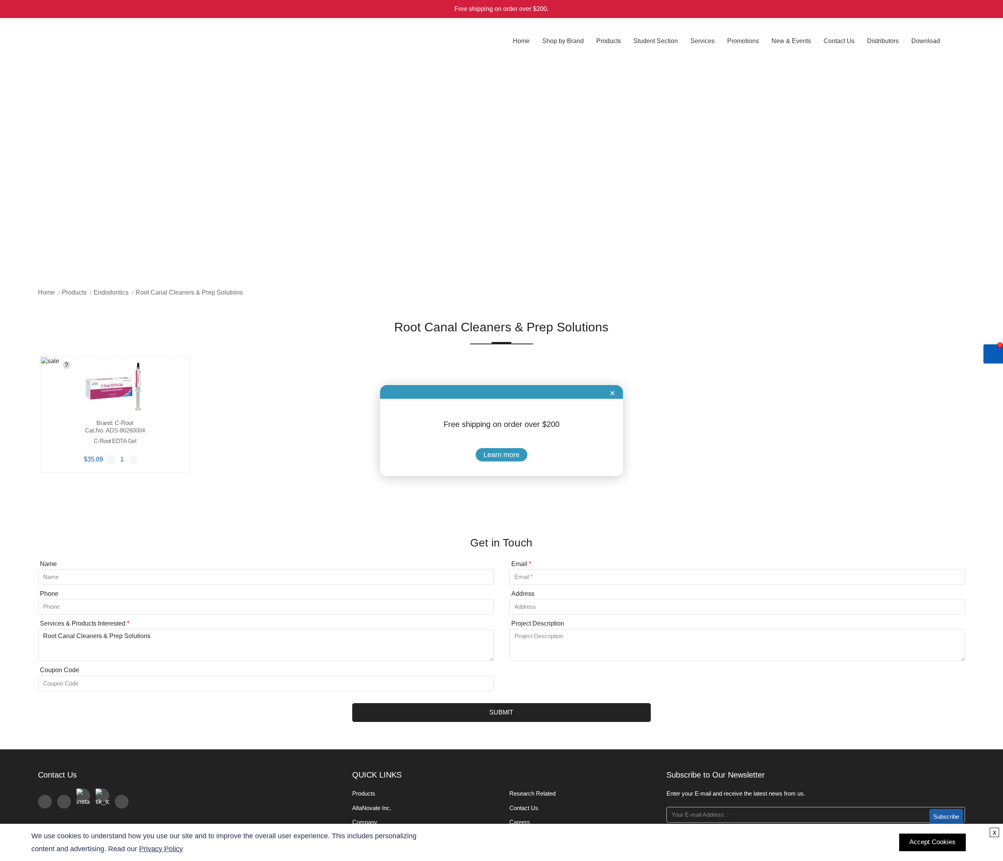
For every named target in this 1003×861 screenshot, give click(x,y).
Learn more (501, 455)
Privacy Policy (161, 849)
